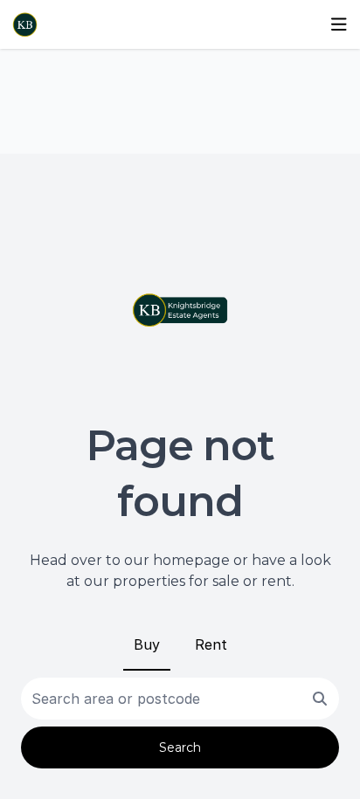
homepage (191, 560)
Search (180, 747)
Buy (147, 644)
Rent (211, 644)
